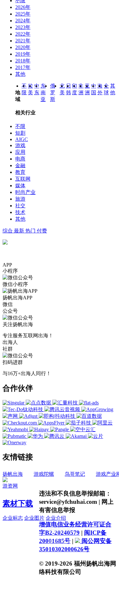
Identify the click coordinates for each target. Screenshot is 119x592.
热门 (31, 230)
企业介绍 (56, 518)
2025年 (22, 14)
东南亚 (43, 92)
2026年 (22, 7)
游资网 (10, 486)
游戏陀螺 (44, 474)
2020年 (22, 47)
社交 (20, 205)
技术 (20, 212)
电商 (20, 158)
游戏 (20, 145)
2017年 (22, 67)
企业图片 (34, 518)
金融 (20, 165)
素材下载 (18, 503)
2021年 (22, 40)
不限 (20, 126)
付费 (42, 230)
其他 (20, 74)
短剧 (20, 133)
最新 (19, 230)
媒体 (20, 185)
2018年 (22, 60)
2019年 (22, 54)
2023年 (22, 27)
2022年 (22, 34)
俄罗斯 (52, 92)
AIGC (21, 139)
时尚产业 (25, 192)
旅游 (20, 199)
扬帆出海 (13, 474)
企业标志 (13, 518)
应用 (20, 152)
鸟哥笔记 (75, 474)
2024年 (22, 20)
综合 (8, 230)
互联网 (22, 179)
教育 (20, 172)
